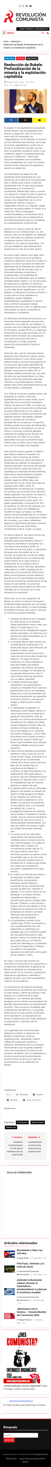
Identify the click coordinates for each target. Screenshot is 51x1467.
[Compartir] (11, 120)
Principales (32, 58)
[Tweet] (25, 120)
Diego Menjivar (25, 1319)
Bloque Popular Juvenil (15, 82)
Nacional (9, 58)
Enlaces (25, 1462)
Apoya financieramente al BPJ (32, 1459)
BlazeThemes (42, 1454)
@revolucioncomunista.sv (21, 1401)
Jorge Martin (24, 1258)
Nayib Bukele (38, 1122)
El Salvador (22, 1122)
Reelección (11, 1127)
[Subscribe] (39, 120)
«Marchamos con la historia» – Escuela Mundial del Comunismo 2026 (31, 1312)
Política (20, 58)
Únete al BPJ (11, 1459)
